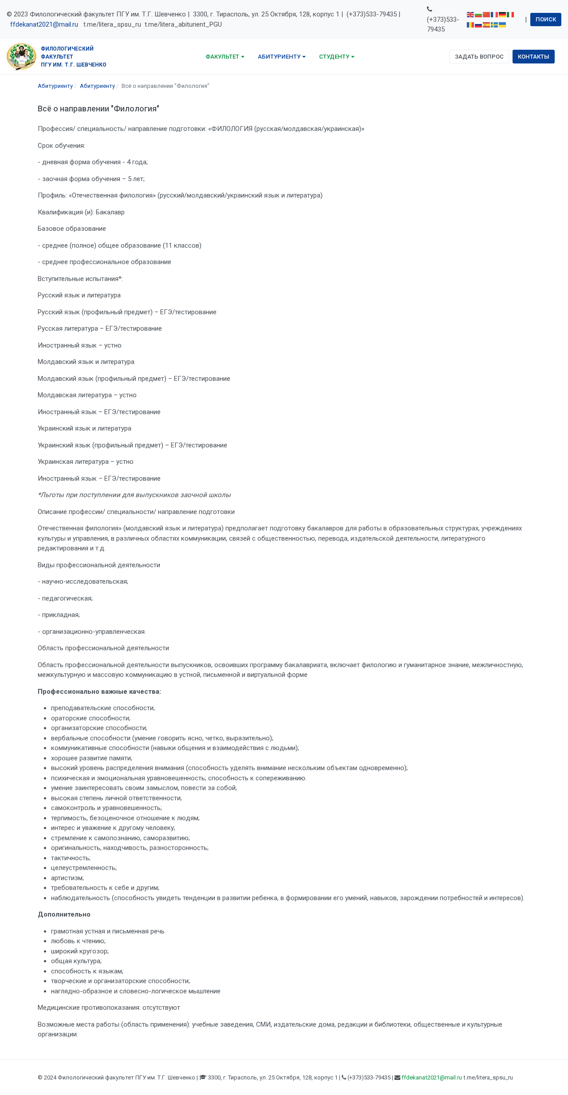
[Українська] (503, 24)
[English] (471, 14)
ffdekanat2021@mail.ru (44, 24)
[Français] (495, 14)
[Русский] (479, 24)
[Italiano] (511, 14)
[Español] (487, 24)
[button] (225, 57)
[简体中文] (487, 14)
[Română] (471, 24)
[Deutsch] (503, 14)
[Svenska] (495, 24)
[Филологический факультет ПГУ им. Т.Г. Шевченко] (21, 56)
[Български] (479, 14)
